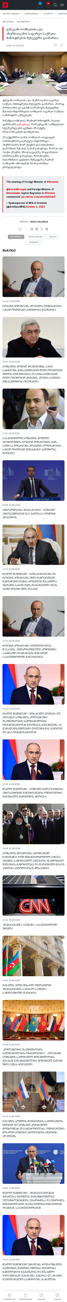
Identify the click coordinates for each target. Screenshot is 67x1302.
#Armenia (52, 182)
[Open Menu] (62, 4)
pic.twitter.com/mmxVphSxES (38, 197)
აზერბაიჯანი (35, 237)
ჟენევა (53, 237)
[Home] (5, 5)
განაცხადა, (24, 124)
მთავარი (7, 22)
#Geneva (49, 193)
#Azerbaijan (13, 193)
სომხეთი (33, 243)
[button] (12, 14)
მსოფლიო (23, 22)
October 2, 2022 (35, 207)
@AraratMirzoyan (16, 189)
